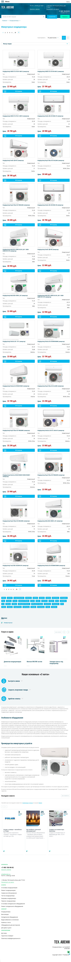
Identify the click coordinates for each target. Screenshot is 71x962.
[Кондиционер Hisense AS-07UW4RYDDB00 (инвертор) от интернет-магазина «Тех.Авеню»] (54, 553)
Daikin (35, 598)
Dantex (42, 598)
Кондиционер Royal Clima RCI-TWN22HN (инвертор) (16, 205)
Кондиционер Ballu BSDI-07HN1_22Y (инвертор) (15, 295)
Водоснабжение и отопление (10, 920)
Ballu (3, 598)
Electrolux (55, 598)
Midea (14, 604)
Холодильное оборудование (9, 917)
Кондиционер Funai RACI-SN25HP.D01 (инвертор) (15, 565)
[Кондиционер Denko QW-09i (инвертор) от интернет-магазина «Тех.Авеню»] (54, 237)
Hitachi (51, 601)
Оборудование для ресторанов (10, 925)
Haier (38, 601)
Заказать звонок (6, 869)
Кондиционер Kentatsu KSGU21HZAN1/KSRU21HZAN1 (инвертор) (16, 475)
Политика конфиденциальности (10, 938)
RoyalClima (17, 607)
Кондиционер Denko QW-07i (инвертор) (13, 160)
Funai (15, 601)
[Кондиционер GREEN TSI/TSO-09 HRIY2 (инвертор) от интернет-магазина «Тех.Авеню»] (54, 59)
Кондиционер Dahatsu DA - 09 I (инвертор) (14, 341)
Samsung (26, 607)
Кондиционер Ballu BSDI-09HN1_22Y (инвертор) (50, 521)
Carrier (10, 598)
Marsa (8, 604)
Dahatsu (28, 598)
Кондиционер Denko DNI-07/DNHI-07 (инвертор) (50, 116)
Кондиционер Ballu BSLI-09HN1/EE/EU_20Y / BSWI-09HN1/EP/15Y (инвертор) (51, 296)
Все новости (65, 795)
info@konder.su (65, 13)
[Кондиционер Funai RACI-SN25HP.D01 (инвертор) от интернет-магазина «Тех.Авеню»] (19, 553)
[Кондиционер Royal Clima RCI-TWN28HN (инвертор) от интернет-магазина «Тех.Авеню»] (19, 418)
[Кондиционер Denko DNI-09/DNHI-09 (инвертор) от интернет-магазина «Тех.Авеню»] (54, 192)
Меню (3, 1)
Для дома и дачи (6, 928)
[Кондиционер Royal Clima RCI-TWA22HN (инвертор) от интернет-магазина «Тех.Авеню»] (54, 462)
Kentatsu (63, 601)
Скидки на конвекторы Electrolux (56, 830)
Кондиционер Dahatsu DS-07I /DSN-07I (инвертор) (51, 430)
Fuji (3, 601)
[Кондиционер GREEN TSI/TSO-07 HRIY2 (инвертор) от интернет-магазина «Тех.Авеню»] (19, 59)
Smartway (41, 607)
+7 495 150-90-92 (64, 11)
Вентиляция (5, 914)
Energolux (64, 598)
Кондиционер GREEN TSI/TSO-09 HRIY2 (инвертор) (51, 71)
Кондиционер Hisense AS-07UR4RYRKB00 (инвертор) (51, 341)
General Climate (23, 601)
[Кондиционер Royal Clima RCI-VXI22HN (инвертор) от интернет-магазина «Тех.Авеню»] (54, 148)
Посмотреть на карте (52, 9)
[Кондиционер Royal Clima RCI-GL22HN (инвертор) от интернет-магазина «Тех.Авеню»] (54, 373)
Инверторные (8, 622)
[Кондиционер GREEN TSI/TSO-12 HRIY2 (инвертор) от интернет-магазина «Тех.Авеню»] (19, 103)
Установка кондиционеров (9, 887)
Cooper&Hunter (18, 598)
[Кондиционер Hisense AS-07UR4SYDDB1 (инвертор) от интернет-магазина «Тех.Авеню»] (19, 373)
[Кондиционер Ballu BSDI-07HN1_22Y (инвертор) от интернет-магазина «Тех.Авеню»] (19, 283)
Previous (64, 632)
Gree (32, 601)
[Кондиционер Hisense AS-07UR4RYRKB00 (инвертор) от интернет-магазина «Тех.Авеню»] (54, 329)
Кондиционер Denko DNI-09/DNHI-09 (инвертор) (50, 205)
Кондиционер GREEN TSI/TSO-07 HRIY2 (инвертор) (16, 71)
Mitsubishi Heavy (37, 604)
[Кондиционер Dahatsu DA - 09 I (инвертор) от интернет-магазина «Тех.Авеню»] (19, 329)
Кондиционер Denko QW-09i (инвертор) (48, 249)
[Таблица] (64, 38)
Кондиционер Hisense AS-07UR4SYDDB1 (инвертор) (16, 386)
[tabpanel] (19, 59)
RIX (62, 604)
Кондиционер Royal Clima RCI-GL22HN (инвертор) (51, 386)
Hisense (44, 601)
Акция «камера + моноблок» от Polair (12, 830)
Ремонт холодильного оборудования (12, 906)
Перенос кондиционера (8, 901)
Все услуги (58, 632)
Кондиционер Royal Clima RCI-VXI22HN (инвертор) (51, 160)
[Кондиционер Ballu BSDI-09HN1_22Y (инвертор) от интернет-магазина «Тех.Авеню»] (54, 508)
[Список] (68, 38)
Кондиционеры (5, 912)
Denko (48, 598)
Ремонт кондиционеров (8, 890)
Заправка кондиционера (8, 898)
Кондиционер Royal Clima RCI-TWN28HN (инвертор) (16, 430)
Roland (10, 607)
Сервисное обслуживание (9, 893)
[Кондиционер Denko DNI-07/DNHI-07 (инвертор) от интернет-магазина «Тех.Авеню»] (54, 103)
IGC (57, 601)
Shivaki (33, 607)
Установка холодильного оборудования (13, 903)
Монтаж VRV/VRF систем (34, 662)
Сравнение (52, 17)
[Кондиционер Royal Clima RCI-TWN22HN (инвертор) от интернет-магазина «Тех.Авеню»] (19, 192)
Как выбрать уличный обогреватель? (33, 830)
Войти (68, 1)
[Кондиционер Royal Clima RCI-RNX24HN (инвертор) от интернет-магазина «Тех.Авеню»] (19, 508)
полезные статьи (28, 803)
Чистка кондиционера (8, 896)
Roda (3, 607)
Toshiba (54, 607)
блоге (40, 803)
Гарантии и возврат (7, 936)
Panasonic (56, 604)
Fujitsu (9, 601)
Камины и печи (6, 922)
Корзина (65, 17)
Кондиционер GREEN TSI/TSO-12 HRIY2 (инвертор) (16, 116)
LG (3, 604)
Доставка (4, 933)
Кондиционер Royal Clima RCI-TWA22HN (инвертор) (51, 475)
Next (68, 632)
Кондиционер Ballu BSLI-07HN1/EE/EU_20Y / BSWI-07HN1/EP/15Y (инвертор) (16, 250)
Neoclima (47, 604)
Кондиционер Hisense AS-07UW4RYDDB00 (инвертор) (51, 565)
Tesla (47, 607)
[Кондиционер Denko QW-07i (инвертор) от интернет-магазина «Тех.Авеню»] (19, 148)
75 (15, 32)
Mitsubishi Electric (24, 604)
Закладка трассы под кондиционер (56, 662)
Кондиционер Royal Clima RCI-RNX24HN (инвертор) (16, 521)
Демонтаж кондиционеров (12, 662)
